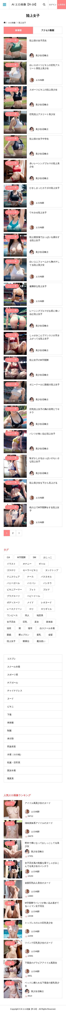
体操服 (10, 722)
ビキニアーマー (14, 589)
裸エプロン (24, 634)
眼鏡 (9, 634)
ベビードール (33, 596)
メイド (30, 602)
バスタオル (46, 576)
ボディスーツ (13, 602)
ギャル (42, 564)
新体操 (49, 622)
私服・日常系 (13, 762)
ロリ (31, 609)
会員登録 (61, 5)
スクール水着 (13, 666)
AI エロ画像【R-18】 (25, 4)
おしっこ (47, 557)
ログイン (52, 5)
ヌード (10, 698)
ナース (30, 576)
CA (8, 557)
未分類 (10, 738)
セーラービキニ (30, 570)
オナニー (27, 564)
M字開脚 (21, 557)
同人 (27, 615)
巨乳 (25, 622)
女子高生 (11, 622)
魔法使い (41, 641)
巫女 (37, 622)
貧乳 (39, 634)
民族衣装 (11, 746)
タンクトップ (51, 570)
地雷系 (40, 615)
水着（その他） (14, 754)
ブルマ (46, 589)
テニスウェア (13, 576)
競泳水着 (11, 770)
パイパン (31, 583)
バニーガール (13, 583)
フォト (32, 589)
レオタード (46, 602)
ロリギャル (46, 609)
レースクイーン (14, 609)
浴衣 (9, 628)
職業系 (10, 778)
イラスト (11, 564)
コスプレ (11, 658)
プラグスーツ (13, 596)
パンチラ (47, 583)
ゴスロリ (11, 570)
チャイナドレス (14, 690)
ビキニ (10, 706)
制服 (9, 730)
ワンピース (12, 615)
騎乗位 (26, 641)
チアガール (12, 682)
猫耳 (30, 628)
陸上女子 (11, 641)
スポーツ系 (12, 674)
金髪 (50, 634)
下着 (9, 714)
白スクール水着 (47, 628)
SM (34, 557)
